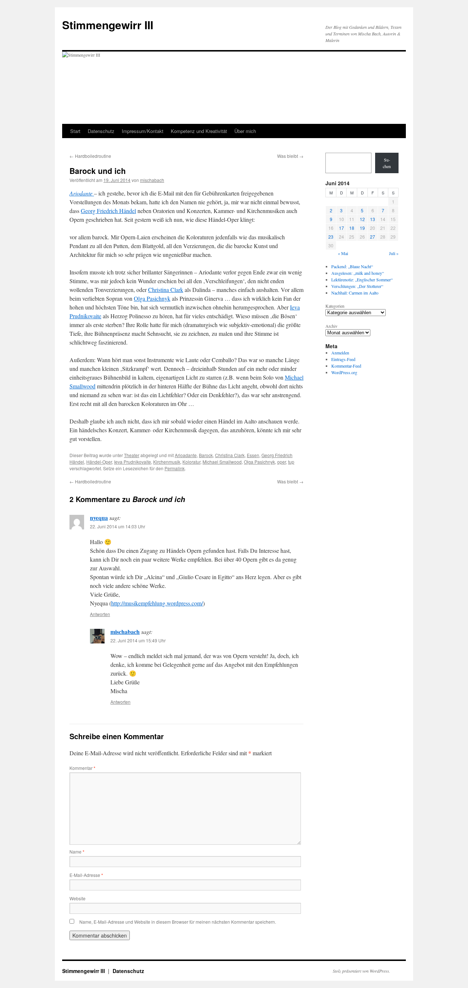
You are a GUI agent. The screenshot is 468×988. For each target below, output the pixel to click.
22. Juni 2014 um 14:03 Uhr (117, 526)
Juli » (394, 253)
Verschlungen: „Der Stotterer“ (357, 286)
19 (362, 228)
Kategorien (334, 306)
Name (76, 851)
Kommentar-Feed (346, 366)
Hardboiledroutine (90, 156)
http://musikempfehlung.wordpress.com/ (157, 603)
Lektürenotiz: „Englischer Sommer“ (362, 279)
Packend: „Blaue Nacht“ (352, 266)
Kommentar (82, 768)
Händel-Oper (99, 462)
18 (351, 228)
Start (75, 131)
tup (291, 462)
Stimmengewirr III (107, 25)
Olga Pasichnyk (152, 298)
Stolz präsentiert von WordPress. (361, 971)
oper (281, 462)
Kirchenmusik (166, 462)
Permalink (175, 468)
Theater (131, 455)
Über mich (245, 131)
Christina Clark (165, 289)
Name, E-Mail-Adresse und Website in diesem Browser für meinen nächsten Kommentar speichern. (177, 922)
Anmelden (340, 353)
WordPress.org (344, 372)
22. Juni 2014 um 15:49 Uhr (138, 640)
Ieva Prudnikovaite (132, 462)
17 (341, 228)
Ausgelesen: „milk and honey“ (357, 273)
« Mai (343, 253)
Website (77, 898)
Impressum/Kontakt (142, 131)
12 (362, 219)
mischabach (152, 180)
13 (372, 219)
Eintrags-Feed (343, 359)
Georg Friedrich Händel (108, 210)
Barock (206, 455)
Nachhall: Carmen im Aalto (354, 293)
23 (330, 236)
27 (372, 236)
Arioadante (186, 455)
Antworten (100, 614)
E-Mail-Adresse (86, 875)
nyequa (99, 517)
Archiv (331, 326)
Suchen (387, 163)
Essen (253, 455)
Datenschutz (101, 131)
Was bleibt (290, 156)
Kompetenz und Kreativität (199, 131)
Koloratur (191, 462)
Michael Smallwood (222, 462)
